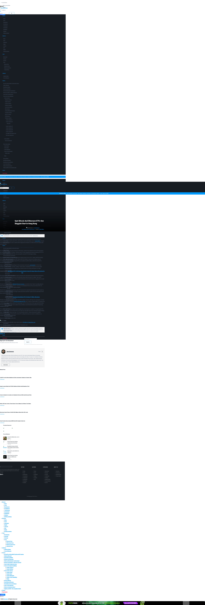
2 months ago (2, 379)
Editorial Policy (58, 474)
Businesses (5, 22)
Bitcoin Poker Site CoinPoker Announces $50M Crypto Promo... (12, 457)
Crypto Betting (6, 138)
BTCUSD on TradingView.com (29, 322)
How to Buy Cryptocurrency (8, 94)
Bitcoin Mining (5, 158)
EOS (4, 47)
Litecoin (4, 45)
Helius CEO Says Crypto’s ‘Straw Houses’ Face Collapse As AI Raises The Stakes (15, 403)
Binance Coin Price (7, 67)
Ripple (4, 44)
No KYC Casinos (8, 114)
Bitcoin (4, 15)
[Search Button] (11, 13)
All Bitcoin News (6, 33)
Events (4, 170)
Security (4, 58)
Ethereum (5, 42)
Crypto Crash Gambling (8, 151)
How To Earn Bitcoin (8, 585)
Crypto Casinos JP (9, 126)
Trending (46, 477)
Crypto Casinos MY (9, 129)
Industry (4, 73)
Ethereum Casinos (8, 99)
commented (32, 265)
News (4, 18)
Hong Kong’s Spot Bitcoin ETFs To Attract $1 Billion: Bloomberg (26, 297)
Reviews (4, 31)
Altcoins (4, 35)
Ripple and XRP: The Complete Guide (9, 167)
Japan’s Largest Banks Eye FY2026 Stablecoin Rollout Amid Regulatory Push (14, 386)
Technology (5, 25)
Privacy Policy (58, 476)
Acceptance (5, 24)
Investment (5, 27)
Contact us (58, 472)
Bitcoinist (5, 599)
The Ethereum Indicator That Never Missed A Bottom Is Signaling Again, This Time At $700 (177, 193)
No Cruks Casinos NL (10, 135)
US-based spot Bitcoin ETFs (19, 301)
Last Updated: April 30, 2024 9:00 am (28, 229)
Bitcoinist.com (30, 496)
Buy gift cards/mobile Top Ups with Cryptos (11, 83)
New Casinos (7, 108)
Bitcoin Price (6, 64)
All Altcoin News (6, 51)
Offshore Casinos (8, 282)
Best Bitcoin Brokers (7, 160)
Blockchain (5, 56)
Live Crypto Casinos (8, 107)
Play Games (5, 173)
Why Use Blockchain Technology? (9, 90)
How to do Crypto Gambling (8, 96)
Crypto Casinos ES (9, 121)
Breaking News (47, 479)
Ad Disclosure (35, 235)
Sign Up (27, 342)
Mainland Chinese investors (18, 284)
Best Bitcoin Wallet (6, 87)
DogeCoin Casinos (8, 105)
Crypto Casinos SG (9, 127)
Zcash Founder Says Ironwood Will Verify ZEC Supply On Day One (12, 420)
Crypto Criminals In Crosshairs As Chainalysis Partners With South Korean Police (15, 394)
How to (4, 80)
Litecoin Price (6, 69)
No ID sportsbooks (8, 140)
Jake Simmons (37, 227)
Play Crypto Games (6, 144)
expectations (37, 240)
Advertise (57, 471)
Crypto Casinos (7, 98)
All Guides (8, 123)
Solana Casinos (8, 101)
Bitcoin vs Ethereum (6, 88)
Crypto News (41, 229)
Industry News (5, 76)
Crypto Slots (6, 147)
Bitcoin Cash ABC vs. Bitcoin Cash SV (10, 92)
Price (4, 20)
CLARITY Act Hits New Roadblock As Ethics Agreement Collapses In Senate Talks (15, 377)
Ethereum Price (7, 66)
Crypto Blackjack (7, 149)
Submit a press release (6, 5)
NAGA (4, 49)
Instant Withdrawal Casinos (10, 110)
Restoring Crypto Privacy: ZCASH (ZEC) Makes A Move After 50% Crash (14, 412)
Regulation (5, 29)
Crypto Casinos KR (9, 131)
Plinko (5, 155)
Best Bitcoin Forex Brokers (8, 162)
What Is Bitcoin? (6, 85)
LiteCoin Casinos (8, 103)
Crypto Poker (6, 145)
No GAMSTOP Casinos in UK (11, 133)
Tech (3, 54)
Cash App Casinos (8, 112)
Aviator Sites (7, 153)
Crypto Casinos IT (9, 119)
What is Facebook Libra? (7, 165)
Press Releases (4, 2)
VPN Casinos (7, 116)
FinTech (4, 60)
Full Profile (5, 364)
